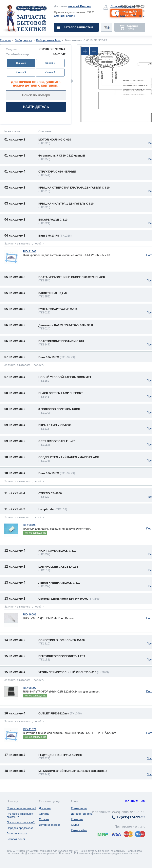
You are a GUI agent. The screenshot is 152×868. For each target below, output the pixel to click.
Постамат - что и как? (21, 822)
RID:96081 (29, 614)
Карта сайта (79, 830)
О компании (79, 808)
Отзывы (121, 15)
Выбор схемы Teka (48, 40)
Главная (5, 40)
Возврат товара (17, 833)
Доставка (45, 808)
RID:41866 (29, 251)
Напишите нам (134, 801)
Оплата (44, 813)
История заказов (49, 824)
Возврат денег (16, 839)
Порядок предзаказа (20, 827)
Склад (75, 824)
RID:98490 (29, 524)
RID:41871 (29, 729)
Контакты (138, 15)
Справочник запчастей (21, 808)
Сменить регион (64, 15)
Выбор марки (23, 40)
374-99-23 (131, 6)
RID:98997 (29, 687)
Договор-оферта (81, 813)
